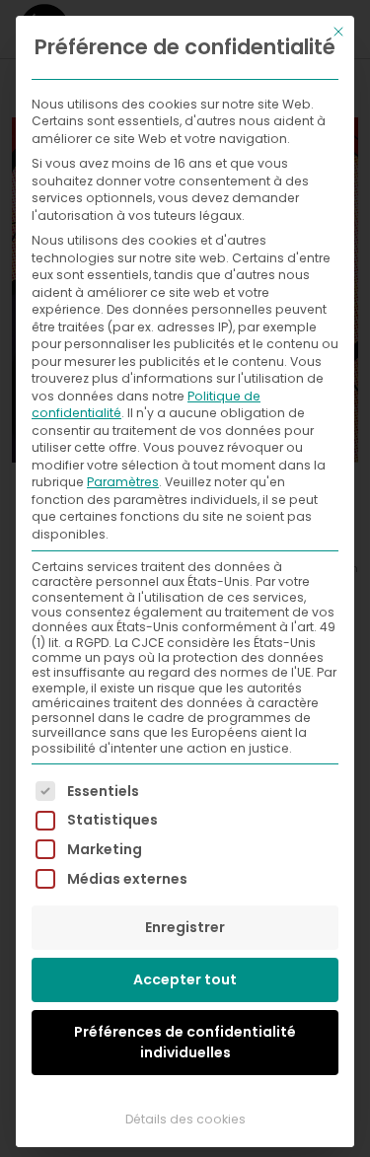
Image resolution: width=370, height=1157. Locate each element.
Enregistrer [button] (185, 927)
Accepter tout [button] (185, 979)
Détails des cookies (185, 1119)
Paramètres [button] (123, 481)
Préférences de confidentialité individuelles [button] (185, 1042)
